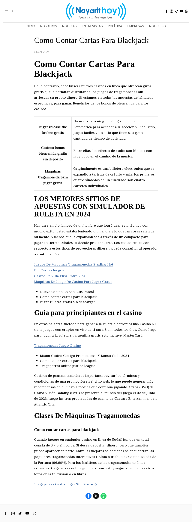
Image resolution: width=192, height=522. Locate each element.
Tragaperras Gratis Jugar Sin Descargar (66, 484)
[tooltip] (166, 11)
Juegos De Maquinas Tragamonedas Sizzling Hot (73, 264)
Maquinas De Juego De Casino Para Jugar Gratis (73, 281)
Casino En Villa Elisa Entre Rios (59, 276)
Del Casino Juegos (49, 270)
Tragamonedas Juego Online (57, 345)
